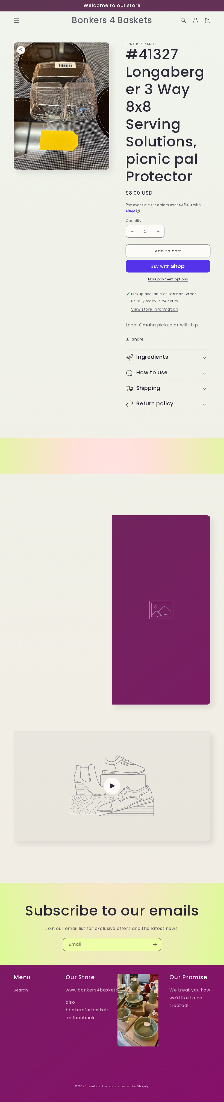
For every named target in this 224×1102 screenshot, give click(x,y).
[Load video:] (112, 786)
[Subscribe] (155, 944)
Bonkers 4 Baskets (103, 1086)
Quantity (133, 220)
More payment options (168, 279)
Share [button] (138, 339)
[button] (16, 20)
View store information (154, 309)
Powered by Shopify (133, 1086)
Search (21, 990)
